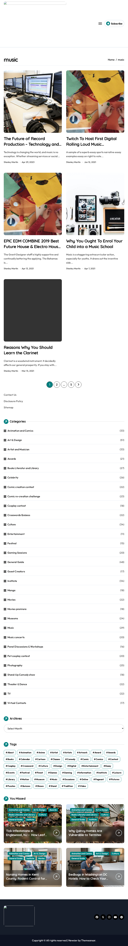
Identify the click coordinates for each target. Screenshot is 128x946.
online (84, 779)
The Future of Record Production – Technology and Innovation (31, 144)
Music (10, 627)
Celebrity (12, 477)
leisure (117, 772)
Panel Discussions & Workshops (25, 646)
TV (9, 693)
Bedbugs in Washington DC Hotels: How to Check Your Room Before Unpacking (88, 879)
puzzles (11, 786)
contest (114, 759)
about (10, 752)
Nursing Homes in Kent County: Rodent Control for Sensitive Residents (25, 879)
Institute (12, 580)
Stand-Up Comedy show (21, 674)
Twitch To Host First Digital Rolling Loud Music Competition (91, 144)
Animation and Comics (20, 430)
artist (55, 752)
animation (26, 752)
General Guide (15, 562)
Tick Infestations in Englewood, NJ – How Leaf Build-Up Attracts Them (25, 835)
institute (102, 772)
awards (112, 752)
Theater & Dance (17, 684)
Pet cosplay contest (18, 656)
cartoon (41, 759)
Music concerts (16, 637)
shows (40, 786)
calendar (25, 759)
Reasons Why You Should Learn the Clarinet (28, 350)
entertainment (90, 766)
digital (72, 766)
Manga (11, 590)
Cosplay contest (16, 505)
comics (99, 759)
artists (68, 752)
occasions (69, 779)
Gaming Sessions (17, 552)
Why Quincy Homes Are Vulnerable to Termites (85, 833)
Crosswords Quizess (18, 515)
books (10, 759)
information (85, 772)
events (11, 772)
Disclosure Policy (13, 401)
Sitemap (8, 407)
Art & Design (14, 440)
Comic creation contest (20, 487)
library (11, 779)
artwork (83, 752)
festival (26, 772)
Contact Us (10, 394)
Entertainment (16, 533)
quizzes (26, 786)
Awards (11, 458)
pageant (99, 779)
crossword (27, 766)
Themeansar (88, 940)
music (54, 779)
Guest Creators (16, 571)
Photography (14, 665)
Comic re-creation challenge (23, 496)
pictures (115, 779)
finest (40, 772)
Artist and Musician (18, 449)
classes (56, 759)
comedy (71, 759)
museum (40, 779)
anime (41, 752)
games (53, 772)
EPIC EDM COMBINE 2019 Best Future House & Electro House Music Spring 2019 (32, 246)
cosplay (11, 766)
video (83, 786)
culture (44, 766)
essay (108, 766)
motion (25, 779)
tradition (68, 786)
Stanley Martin (11, 162)
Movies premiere (17, 609)
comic (85, 759)
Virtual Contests (16, 702)
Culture (11, 524)
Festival (12, 543)
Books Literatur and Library (23, 468)
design (58, 766)
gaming (68, 772)
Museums (12, 618)
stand (54, 786)
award (97, 752)
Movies (11, 599)
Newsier (73, 940)
